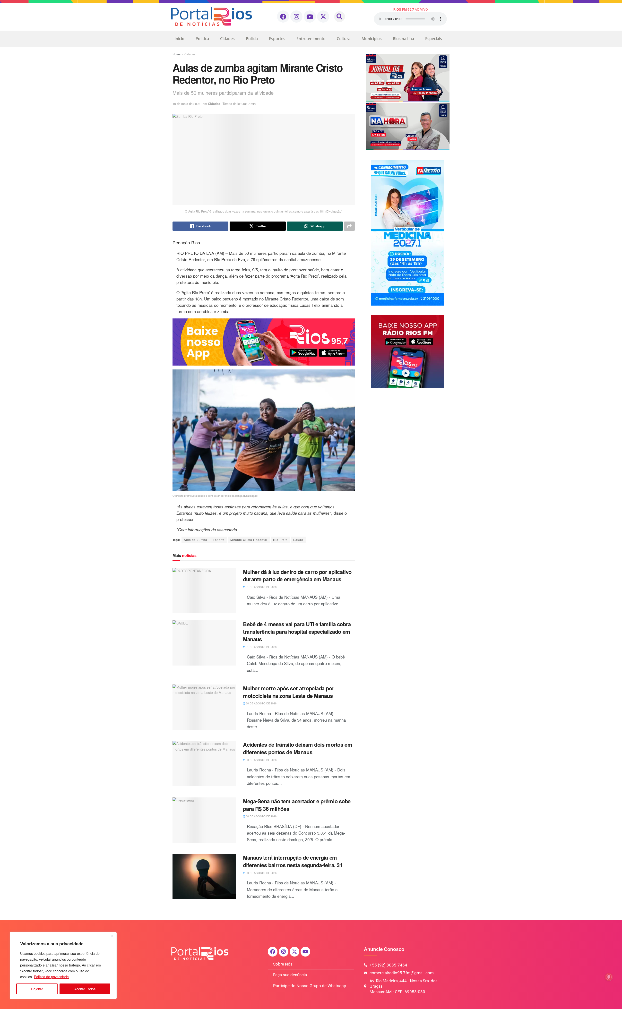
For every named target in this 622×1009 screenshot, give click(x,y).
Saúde (298, 540)
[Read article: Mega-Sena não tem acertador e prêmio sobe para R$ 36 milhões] (204, 820)
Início (179, 38)
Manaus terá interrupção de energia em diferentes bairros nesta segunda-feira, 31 (293, 861)
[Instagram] (296, 16)
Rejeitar (37, 988)
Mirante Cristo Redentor (249, 540)
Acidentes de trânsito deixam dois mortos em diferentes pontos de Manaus (297, 748)
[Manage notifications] (609, 977)
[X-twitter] (323, 16)
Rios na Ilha (403, 38)
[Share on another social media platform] (349, 226)
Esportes (277, 38)
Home (177, 54)
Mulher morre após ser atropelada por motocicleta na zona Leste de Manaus (288, 692)
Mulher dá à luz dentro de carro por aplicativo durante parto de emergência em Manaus (297, 575)
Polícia (252, 38)
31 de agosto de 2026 (260, 587)
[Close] (111, 936)
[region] (63, 965)
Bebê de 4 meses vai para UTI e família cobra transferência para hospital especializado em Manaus (297, 631)
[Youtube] (310, 16)
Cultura (343, 38)
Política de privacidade (51, 976)
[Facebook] (283, 16)
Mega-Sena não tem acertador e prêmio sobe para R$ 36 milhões (297, 804)
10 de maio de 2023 (186, 103)
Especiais (433, 38)
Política (202, 38)
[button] (339, 16)
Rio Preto (280, 540)
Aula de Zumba (195, 540)
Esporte (219, 540)
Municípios (372, 38)
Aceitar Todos (84, 988)
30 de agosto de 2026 (260, 703)
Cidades (227, 38)
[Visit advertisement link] (264, 342)
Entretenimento (311, 38)
